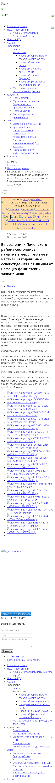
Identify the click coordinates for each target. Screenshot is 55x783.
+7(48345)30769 (15, 656)
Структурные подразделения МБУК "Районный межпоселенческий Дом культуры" (32, 766)
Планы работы (21, 97)
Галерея (17, 49)
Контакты (12, 156)
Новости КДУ (14, 39)
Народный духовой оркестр (34, 701)
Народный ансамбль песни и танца (30, 70)
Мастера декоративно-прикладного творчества (26, 89)
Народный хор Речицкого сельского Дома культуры (33, 57)
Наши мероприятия (18, 29)
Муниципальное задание (26, 101)
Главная (11, 165)
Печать (11, 286)
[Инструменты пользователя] (2, 281)
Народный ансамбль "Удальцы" (36, 710)
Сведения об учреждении (27, 123)
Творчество (13, 46)
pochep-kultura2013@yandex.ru (23, 659)
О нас (10, 120)
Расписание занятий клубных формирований (26, 151)
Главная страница (17, 26)
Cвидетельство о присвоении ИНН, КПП (25, 106)
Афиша (11, 42)
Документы (13, 94)
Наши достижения (23, 130)
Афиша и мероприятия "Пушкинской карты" (25, 34)
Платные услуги (21, 110)
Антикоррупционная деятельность (24, 115)
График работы (21, 127)
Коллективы (19, 52)
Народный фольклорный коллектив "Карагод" (32, 83)
